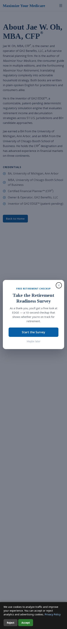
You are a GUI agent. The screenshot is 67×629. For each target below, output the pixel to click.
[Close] (59, 285)
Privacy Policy (53, 614)
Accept (25, 622)
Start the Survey (33, 332)
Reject (10, 622)
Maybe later (33, 341)
